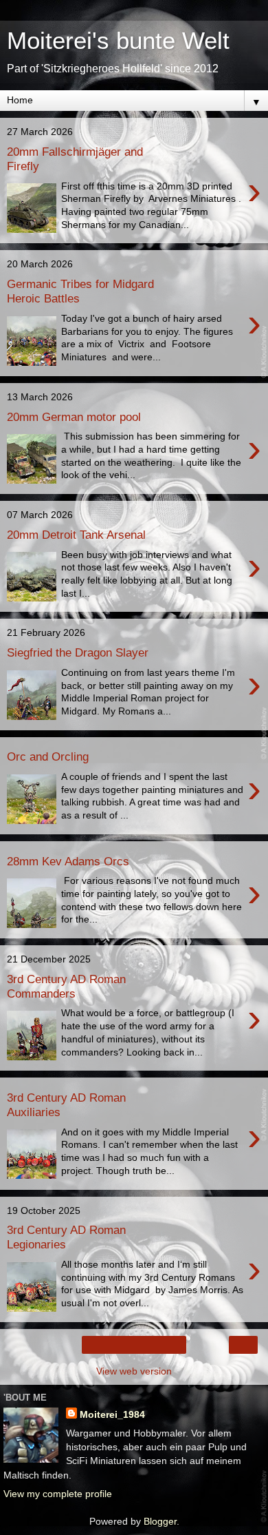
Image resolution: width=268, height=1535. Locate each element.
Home (134, 1345)
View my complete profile (57, 1493)
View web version (134, 1371)
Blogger (160, 1521)
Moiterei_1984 (112, 1414)
